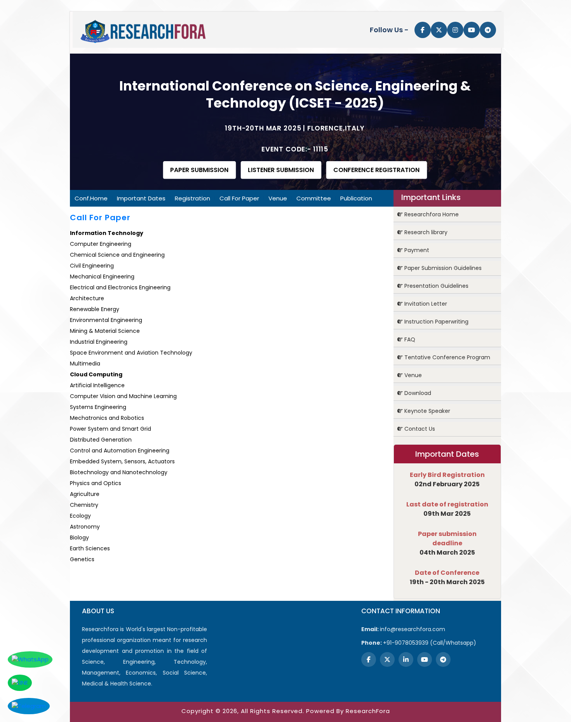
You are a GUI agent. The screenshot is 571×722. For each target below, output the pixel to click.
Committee (313, 198)
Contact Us (419, 429)
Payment (416, 250)
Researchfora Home (431, 214)
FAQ (409, 339)
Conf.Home (91, 198)
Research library (425, 232)
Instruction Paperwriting (435, 321)
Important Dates (141, 198)
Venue (277, 198)
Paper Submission (199, 169)
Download (417, 393)
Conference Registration (376, 169)
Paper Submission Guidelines (442, 268)
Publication (356, 198)
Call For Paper (239, 198)
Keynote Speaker (426, 411)
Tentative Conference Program (446, 357)
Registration (192, 198)
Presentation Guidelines (435, 286)
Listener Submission (281, 169)
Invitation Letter (425, 304)
